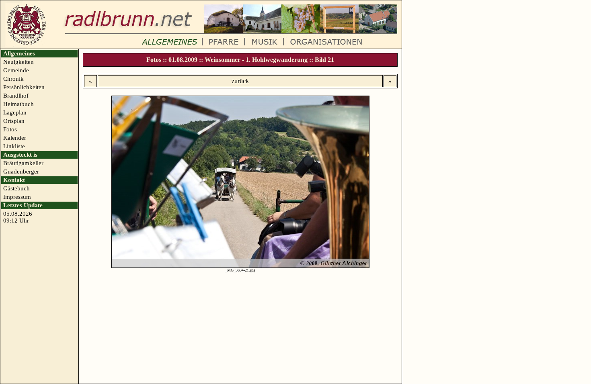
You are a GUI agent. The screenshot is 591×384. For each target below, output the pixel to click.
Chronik (13, 79)
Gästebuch (16, 188)
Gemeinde (16, 70)
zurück (240, 81)
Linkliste (14, 146)
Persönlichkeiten (24, 87)
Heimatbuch (18, 104)
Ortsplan (14, 121)
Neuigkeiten (18, 62)
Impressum (17, 197)
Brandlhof (16, 95)
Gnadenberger (21, 171)
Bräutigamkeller (23, 163)
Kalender (14, 138)
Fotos (10, 129)
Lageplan (15, 112)
